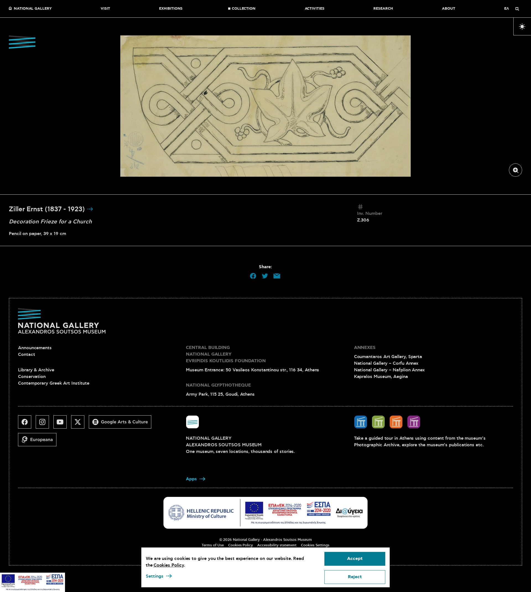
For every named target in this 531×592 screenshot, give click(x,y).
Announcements (35, 348)
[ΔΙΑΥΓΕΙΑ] (349, 512)
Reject (355, 577)
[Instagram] (44, 424)
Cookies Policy (240, 545)
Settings (154, 576)
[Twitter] (80, 424)
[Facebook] (27, 424)
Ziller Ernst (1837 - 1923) (48, 209)
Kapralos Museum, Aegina (381, 376)
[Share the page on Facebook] (253, 276)
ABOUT (448, 9)
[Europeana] (39, 442)
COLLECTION (244, 9)
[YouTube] (62, 424)
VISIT (105, 9)
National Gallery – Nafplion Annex (389, 370)
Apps (191, 479)
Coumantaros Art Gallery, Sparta (388, 356)
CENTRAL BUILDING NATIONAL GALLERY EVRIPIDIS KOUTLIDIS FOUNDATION (226, 354)
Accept (355, 559)
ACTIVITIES (314, 9)
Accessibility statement (276, 545)
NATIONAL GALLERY (33, 9)
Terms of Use (213, 545)
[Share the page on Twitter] (265, 276)
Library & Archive (36, 370)
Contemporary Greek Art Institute (53, 383)
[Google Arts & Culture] (122, 424)
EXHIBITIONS (171, 9)
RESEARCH (383, 9)
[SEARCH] (517, 9)
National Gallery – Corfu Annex (386, 363)
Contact (26, 354)
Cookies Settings (315, 545)
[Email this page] (276, 276)
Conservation (32, 376)
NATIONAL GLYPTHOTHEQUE (218, 385)
